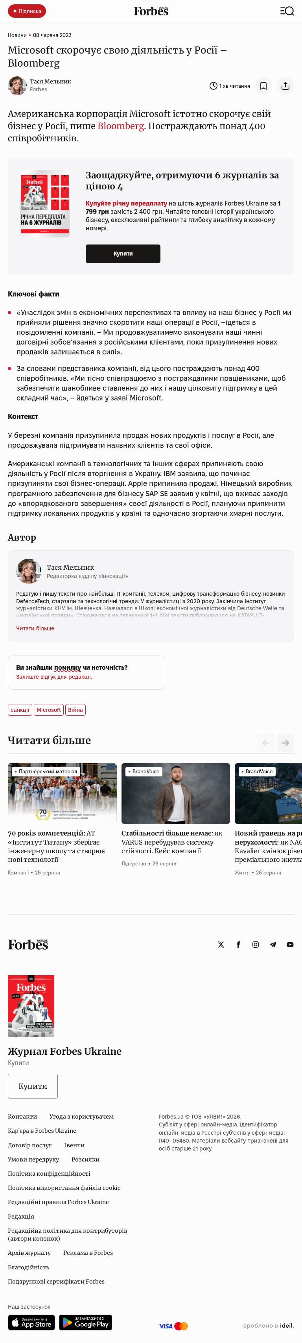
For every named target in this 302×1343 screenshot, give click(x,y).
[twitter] (221, 944)
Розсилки (85, 1159)
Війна (75, 710)
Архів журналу (29, 1252)
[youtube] (290, 944)
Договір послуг (30, 1145)
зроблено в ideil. (268, 1326)
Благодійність (28, 1267)
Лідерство (134, 863)
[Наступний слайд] (285, 743)
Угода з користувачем (82, 1116)
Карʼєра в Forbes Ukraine (42, 1130)
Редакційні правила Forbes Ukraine (58, 1202)
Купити (123, 253)
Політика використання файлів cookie (64, 1187)
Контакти (22, 1116)
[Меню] (287, 11)
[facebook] (238, 944)
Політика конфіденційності (49, 1173)
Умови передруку (33, 1159)
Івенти (74, 1145)
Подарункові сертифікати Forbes (56, 1281)
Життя (242, 872)
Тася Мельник (50, 81)
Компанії (18, 872)
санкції (20, 710)
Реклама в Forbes (88, 1252)
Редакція (21, 1216)
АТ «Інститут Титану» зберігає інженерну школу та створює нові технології (56, 846)
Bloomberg (121, 126)
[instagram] (255, 944)
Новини (17, 35)
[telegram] (273, 944)
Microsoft (49, 710)
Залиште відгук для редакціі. (54, 677)
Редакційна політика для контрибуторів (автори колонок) (67, 1234)
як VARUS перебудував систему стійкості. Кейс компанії (172, 842)
